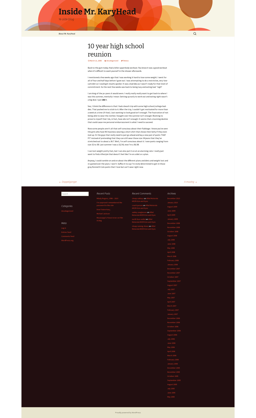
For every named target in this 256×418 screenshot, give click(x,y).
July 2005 (171, 388)
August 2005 (172, 384)
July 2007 (171, 289)
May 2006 (171, 347)
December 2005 (173, 368)
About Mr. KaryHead (67, 33)
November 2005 (173, 372)
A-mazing (190, 181)
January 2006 (172, 364)
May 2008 (171, 248)
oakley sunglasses (139, 212)
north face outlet (138, 219)
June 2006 (171, 343)
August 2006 (172, 335)
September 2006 (174, 330)
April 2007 (171, 302)
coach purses (137, 205)
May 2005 (171, 397)
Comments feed (67, 236)
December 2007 (173, 268)
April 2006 (171, 351)
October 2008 (172, 231)
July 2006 (171, 339)
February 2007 (173, 310)
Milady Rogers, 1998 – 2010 (107, 198)
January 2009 (172, 219)
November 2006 (173, 322)
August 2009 (172, 206)
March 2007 (171, 306)
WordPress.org (67, 240)
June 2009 (171, 211)
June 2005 (171, 392)
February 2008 (173, 260)
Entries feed (66, 232)
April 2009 (171, 215)
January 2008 (172, 264)
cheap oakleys (138, 198)
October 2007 (172, 277)
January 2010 (172, 202)
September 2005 (174, 380)
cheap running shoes (140, 226)
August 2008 (172, 235)
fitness (126, 60)
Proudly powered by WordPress (128, 412)
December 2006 (173, 318)
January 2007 (172, 314)
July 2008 (171, 240)
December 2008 (173, 223)
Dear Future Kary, (104, 209)
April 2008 (171, 252)
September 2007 (174, 281)
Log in (63, 228)
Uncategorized (112, 60)
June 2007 (171, 293)
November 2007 (173, 273)
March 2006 (171, 355)
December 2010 (173, 198)
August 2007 (172, 285)
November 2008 (173, 227)
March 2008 (171, 256)
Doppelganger (68, 181)
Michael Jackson (103, 213)
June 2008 (171, 244)
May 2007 (171, 297)
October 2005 (172, 376)
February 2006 (173, 359)
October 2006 (172, 326)
